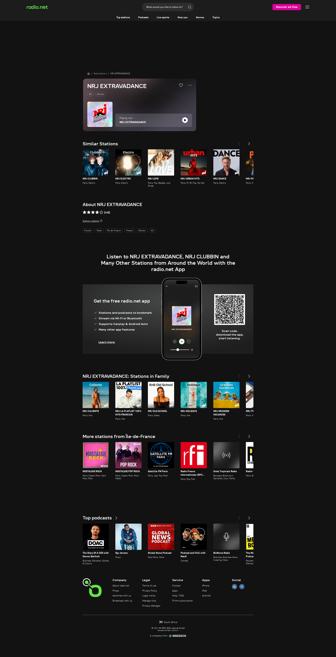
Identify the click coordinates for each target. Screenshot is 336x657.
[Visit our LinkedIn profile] (234, 586)
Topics (216, 17)
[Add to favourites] (181, 85)
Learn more (107, 342)
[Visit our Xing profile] (241, 586)
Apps (175, 591)
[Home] (88, 73)
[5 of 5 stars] (101, 212)
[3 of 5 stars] (93, 212)
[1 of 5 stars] (84, 212)
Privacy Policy (149, 591)
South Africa (170, 622)
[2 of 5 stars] (89, 212)
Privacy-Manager (151, 606)
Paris (99, 231)
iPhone (205, 586)
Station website (91, 221)
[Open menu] (307, 7)
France (129, 231)
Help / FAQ (178, 596)
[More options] (190, 85)
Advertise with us (122, 596)
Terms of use (149, 586)
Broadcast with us (122, 601)
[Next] (249, 142)
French (87, 231)
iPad (204, 591)
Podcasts (143, 17)
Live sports (163, 17)
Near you (183, 17)
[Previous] (239, 142)
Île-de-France (114, 231)
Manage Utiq (149, 601)
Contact (176, 586)
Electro (100, 94)
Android (206, 596)
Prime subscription (182, 601)
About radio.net (121, 586)
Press (116, 591)
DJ (90, 94)
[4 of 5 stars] (97, 212)
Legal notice (148, 596)
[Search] (190, 7)
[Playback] (185, 120)
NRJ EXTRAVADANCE (133, 122)
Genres (200, 17)
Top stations (123, 17)
